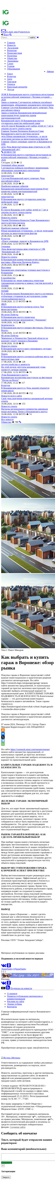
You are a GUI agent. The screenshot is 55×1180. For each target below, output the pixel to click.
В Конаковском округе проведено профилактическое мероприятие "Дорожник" (24, 318)
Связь (4, 207)
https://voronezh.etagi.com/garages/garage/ (30, 749)
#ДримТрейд (19, 969)
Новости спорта (9, 217)
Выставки (6, 267)
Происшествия (14, 53)
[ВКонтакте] (3, 733)
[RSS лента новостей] (8, 988)
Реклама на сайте (15, 1001)
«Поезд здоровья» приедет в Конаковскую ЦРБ (24, 241)
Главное (11, 42)
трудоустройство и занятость (15, 364)
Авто (9, 79)
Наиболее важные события (14, 186)
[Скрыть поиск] (38, 37)
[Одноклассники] (3, 730)
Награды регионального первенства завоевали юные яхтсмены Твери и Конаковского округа (24, 410)
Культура (11, 76)
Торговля (11, 81)
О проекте (12, 993)
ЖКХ (4, 304)
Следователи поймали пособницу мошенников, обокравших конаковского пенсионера (25, 169)
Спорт (10, 63)
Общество (12, 58)
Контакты (12, 1006)
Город (10, 74)
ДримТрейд (7, 969)
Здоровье (5, 246)
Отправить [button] (6, 1162)
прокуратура (7, 175)
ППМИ (5, 291)
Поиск (4, 354)
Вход (6, 34)
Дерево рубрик (14, 1004)
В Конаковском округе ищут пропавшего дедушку (26, 348)
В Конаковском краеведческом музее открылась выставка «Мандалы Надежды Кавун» (25, 260)
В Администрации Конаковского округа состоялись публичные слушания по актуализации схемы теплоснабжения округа (27, 296)
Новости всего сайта (11, 396)
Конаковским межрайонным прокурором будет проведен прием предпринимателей (24, 190)
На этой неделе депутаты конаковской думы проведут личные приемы (23, 368)
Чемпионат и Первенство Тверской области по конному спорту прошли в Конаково (24, 339)
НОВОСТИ (9, 152)
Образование (13, 69)
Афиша (50, 71)
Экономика (12, 61)
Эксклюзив (12, 48)
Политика (12, 55)
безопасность (7, 325)
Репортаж (12, 50)
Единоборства (8, 278)
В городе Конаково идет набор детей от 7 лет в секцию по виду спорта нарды (24, 211)
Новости (11, 45)
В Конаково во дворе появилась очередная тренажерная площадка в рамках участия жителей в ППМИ (27, 283)
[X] (3, 737)
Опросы (11, 84)
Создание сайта (17, 1127)
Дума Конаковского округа (14, 375)
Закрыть (6, 1177)
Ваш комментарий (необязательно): (24, 1148)
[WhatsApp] (3, 744)
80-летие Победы (9, 314)
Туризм (10, 66)
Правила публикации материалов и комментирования (25, 997)
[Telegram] (3, 740)
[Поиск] (10, 34)
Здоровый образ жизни (12, 165)
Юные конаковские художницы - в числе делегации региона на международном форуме (27, 232)
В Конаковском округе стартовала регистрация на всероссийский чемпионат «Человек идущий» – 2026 (26, 157)
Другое (10, 89)
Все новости (7, 419)
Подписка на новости (21, 988)
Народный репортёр (17, 87)
